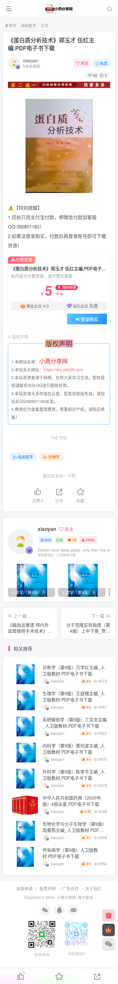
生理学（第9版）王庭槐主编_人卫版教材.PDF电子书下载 (73, 696)
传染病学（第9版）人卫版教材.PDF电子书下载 (70, 853)
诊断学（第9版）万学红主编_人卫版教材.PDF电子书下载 (73, 670)
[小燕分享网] (108, 915)
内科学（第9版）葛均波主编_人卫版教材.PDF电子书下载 (73, 748)
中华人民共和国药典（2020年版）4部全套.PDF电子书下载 (71, 800)
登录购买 (89, 319)
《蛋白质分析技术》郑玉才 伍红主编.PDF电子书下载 (51, 44)
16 (74, 539)
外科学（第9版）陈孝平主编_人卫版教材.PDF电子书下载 (73, 774)
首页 (12, 25)
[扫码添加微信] (108, 944)
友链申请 (24, 888)
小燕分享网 (66, 897)
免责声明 (47, 888)
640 (48, 539)
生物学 (53, 456)
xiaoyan (30, 60)
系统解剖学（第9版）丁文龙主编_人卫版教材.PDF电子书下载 (74, 722)
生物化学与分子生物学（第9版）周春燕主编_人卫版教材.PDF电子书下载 (74, 830)
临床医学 (28, 25)
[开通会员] (108, 930)
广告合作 (70, 888)
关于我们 (93, 888)
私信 (104, 63)
